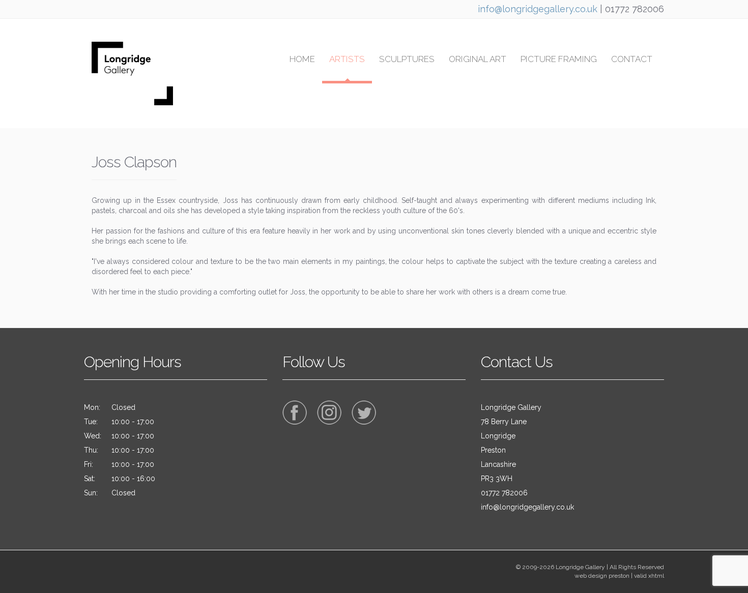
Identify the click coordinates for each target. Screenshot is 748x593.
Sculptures (407, 59)
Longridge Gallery (580, 567)
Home (302, 59)
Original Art (477, 59)
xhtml (656, 575)
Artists (347, 59)
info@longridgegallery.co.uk (537, 9)
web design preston (601, 575)
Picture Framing (559, 59)
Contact (631, 59)
